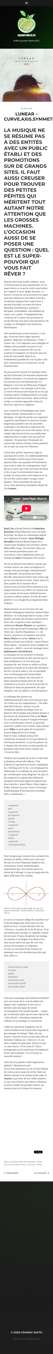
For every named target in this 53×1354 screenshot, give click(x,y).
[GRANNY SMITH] (26, 23)
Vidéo (39, 1161)
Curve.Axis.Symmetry (15, 1164)
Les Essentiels (16, 1161)
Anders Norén (32, 1339)
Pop (40, 1164)
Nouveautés (30, 1161)
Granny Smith (31, 1332)
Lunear (32, 1164)
